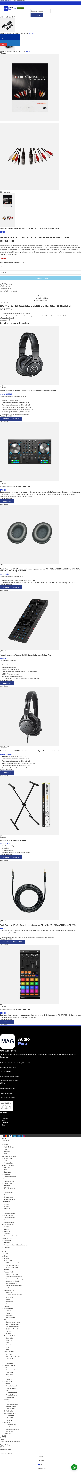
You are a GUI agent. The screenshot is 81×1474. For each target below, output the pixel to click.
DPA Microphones (10, 1188)
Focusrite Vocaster (12, 1386)
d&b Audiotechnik (9, 1336)
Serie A (8, 1349)
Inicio (2, 17)
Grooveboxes (8, 1197)
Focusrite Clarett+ (11, 1388)
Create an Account (6, 1453)
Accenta (6, 1258)
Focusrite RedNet (11, 1395)
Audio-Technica (9, 1147)
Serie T (8, 1347)
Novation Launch (11, 1427)
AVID (5, 1320)
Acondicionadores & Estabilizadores (15, 1245)
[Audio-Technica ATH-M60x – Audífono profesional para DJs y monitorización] (29, 716)
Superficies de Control (13, 1322)
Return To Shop (5, 1445)
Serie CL (8, 1342)
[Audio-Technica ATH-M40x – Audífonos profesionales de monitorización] (29, 356)
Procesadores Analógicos (14, 1285)
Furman (6, 1399)
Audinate (6, 1306)
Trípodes (6, 1220)
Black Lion (7, 1172)
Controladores (8, 1192)
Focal (5, 1149)
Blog (3, 1125)
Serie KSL (9, 1340)
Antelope (6, 1167)
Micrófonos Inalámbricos (14, 1295)
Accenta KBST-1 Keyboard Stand (13, 840)
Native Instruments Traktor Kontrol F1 (15, 1009)
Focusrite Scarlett (11, 1393)
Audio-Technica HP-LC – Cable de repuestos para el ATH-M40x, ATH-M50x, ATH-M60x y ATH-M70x (38, 925)
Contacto (5, 1123)
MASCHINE (10, 1418)
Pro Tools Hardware (12, 1327)
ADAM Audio (8, 1154)
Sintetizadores (8, 1215)
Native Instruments (11, 291)
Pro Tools (9, 1331)
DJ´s (14, 17)
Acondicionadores (9, 1213)
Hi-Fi (7, 1288)
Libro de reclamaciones (7, 1097)
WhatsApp (20, 8)
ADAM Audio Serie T (12, 1263)
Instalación (9, 1301)
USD (4, 38)
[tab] (41, 296)
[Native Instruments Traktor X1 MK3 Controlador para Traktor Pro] (29, 620)
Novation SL (10, 1431)
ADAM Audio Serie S (12, 1267)
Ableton (6, 1270)
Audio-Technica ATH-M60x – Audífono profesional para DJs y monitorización (30, 751)
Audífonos (7, 1195)
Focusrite (7, 1174)
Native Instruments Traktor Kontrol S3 (15, 486)
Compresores (10, 1358)
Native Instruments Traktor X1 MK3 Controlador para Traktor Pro (25, 655)
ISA (7, 1390)
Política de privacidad (6, 1093)
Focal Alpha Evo (11, 1370)
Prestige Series (11, 1406)
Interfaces (7, 1204)
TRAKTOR (9, 1420)
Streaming (9, 1304)
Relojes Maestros (11, 1283)
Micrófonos (7, 1211)
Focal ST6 (9, 1377)
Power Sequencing (12, 1404)
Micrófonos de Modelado (14, 1276)
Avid (5, 1170)
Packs (8, 1299)
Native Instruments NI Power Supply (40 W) (14, 33)
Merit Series (10, 1402)
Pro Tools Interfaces (12, 1324)
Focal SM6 (9, 1374)
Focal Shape (10, 1372)
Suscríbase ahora (40, 278)
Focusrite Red (10, 1397)
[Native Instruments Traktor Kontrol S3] (29, 451)
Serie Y (8, 1345)
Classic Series (10, 1409)
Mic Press (9, 1354)
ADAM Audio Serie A (12, 1265)
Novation (7, 1422)
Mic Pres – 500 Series (13, 1356)
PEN (4, 44)
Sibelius (8, 1333)
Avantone (7, 1151)
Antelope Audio (8, 1272)
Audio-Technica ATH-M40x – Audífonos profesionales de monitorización (28, 391)
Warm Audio (8, 1183)
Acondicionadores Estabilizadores (15, 1236)
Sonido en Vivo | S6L (12, 1329)
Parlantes (7, 1247)
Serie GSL (9, 1338)
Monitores (7, 1206)
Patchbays (9, 1363)
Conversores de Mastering (14, 1279)
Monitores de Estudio (12, 1281)
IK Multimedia (8, 1411)
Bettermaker (8, 1381)
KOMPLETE (10, 1415)
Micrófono (7, 1233)
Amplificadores (10, 1317)
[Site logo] (8, 8)
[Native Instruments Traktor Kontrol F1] (29, 974)
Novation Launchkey (12, 1429)
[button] (11, 419)
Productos (8, 17)
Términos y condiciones (7, 1088)
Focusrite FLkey (11, 1424)
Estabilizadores (9, 1222)
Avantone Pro (8, 1163)
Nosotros (5, 1118)
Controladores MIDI (10, 1217)
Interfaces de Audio (12, 1274)
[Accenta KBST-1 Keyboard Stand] (29, 805)
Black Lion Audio (9, 1352)
